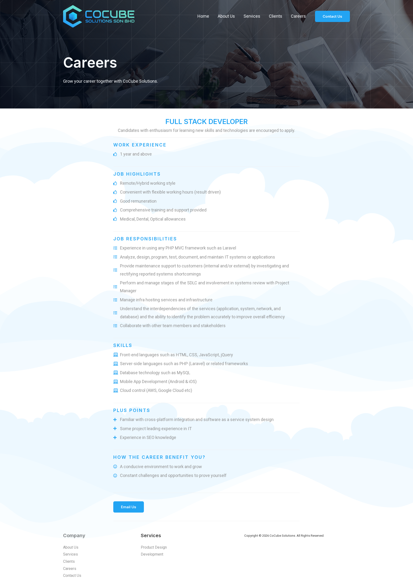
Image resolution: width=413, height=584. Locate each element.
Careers (298, 16)
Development (152, 554)
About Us (226, 16)
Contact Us (72, 575)
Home (203, 16)
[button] (128, 507)
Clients (275, 16)
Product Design (154, 547)
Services (252, 16)
